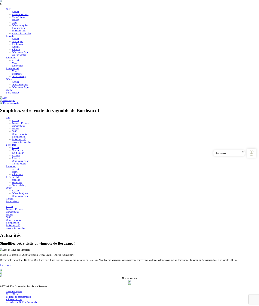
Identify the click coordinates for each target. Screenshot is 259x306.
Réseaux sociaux (14, 299)
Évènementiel (12, 68)
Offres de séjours (20, 84)
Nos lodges (17, 41)
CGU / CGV (12, 294)
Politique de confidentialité (18, 297)
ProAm (15, 20)
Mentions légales (14, 291)
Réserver (16, 49)
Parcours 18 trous (20, 14)
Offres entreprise (20, 25)
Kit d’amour (18, 44)
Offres (9, 79)
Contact (9, 90)
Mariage (16, 71)
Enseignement (18, 28)
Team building (19, 76)
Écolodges (11, 36)
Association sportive (21, 33)
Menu (15, 63)
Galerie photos (19, 55)
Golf (8, 9)
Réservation (17, 65)
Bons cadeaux (12, 92)
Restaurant (11, 57)
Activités (16, 47)
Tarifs (14, 22)
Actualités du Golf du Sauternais (21, 302)
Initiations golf (19, 30)
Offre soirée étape (20, 52)
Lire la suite (5, 265)
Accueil (15, 11)
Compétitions (18, 17)
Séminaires (17, 73)
